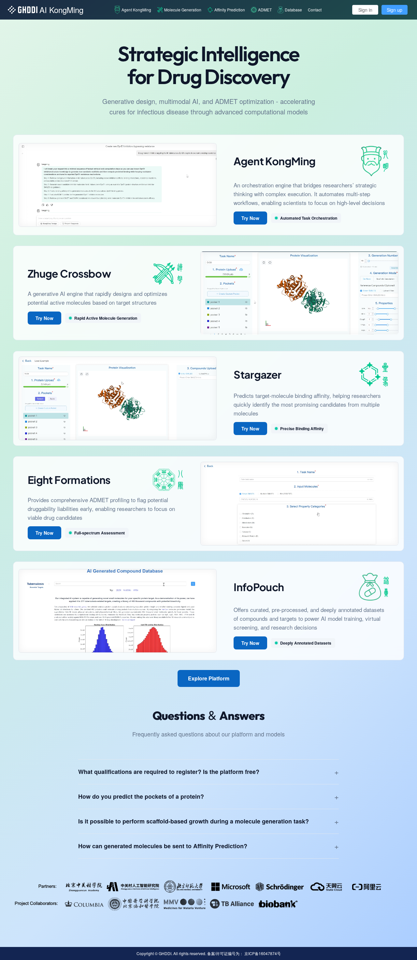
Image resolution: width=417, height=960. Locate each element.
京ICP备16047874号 (262, 953)
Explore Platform (208, 678)
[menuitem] (132, 10)
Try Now (250, 218)
